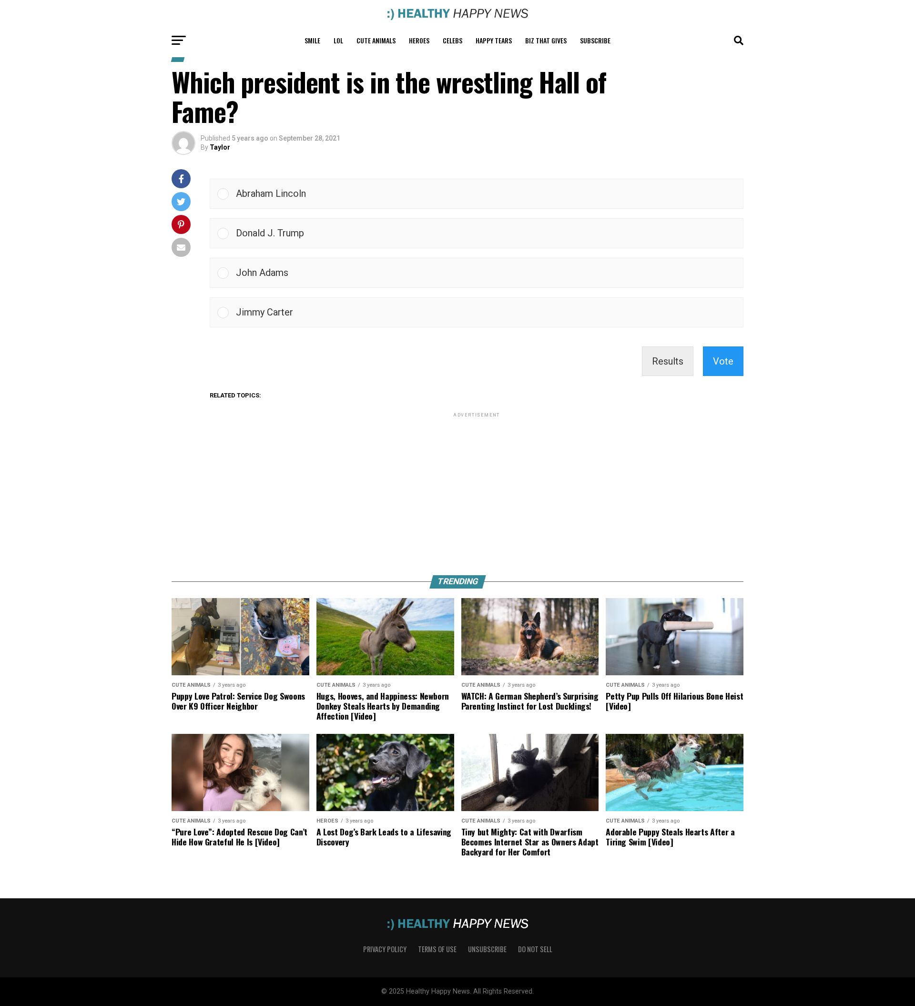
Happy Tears (494, 40)
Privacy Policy (385, 949)
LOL (338, 40)
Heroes (419, 40)
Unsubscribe (487, 949)
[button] (486, 193)
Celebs (452, 40)
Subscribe (595, 40)
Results (667, 361)
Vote (723, 361)
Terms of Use (437, 949)
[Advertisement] (476, 486)
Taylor (220, 147)
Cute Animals (376, 40)
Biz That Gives (546, 40)
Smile (312, 40)
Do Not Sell (535, 949)
